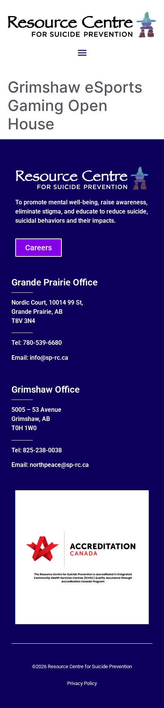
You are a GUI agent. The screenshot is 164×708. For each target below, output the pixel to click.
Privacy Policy (82, 683)
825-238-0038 (42, 450)
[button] (82, 53)
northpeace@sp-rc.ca (59, 464)
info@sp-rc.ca (49, 357)
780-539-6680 (42, 342)
